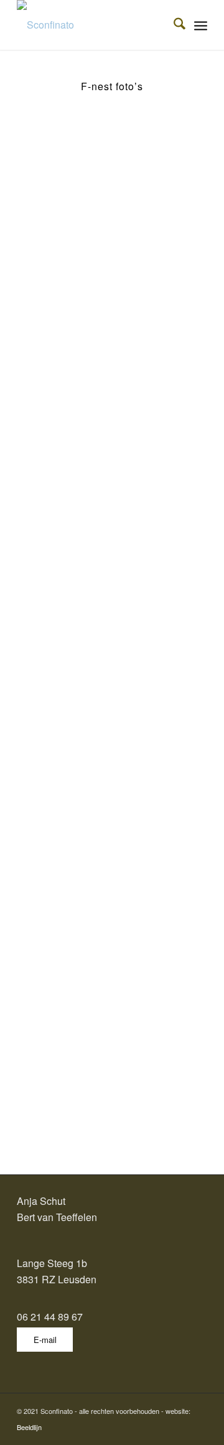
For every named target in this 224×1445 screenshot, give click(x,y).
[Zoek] (173, 25)
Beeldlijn (29, 1427)
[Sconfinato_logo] (93, 25)
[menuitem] (173, 25)
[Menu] (200, 25)
